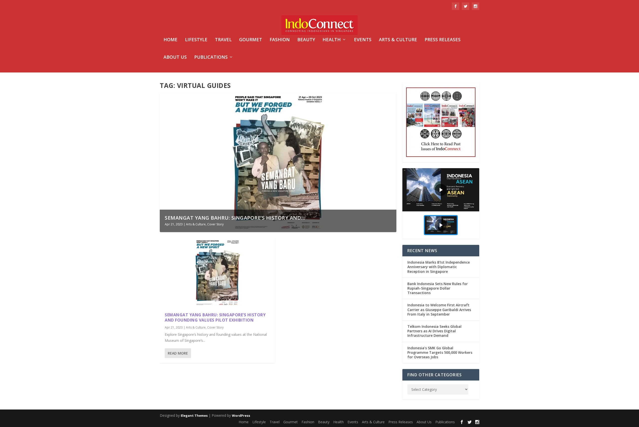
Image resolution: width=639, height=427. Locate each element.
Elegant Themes (194, 415)
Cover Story (215, 224)
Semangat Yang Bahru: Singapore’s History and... (235, 217)
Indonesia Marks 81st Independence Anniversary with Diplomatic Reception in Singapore (438, 267)
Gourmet (250, 39)
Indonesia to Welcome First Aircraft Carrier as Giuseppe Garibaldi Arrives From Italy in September (439, 309)
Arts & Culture (398, 39)
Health (331, 39)
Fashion (280, 39)
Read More (178, 353)
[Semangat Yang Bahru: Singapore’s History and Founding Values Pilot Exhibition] (217, 272)
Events (362, 39)
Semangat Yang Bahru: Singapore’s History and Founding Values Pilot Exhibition (215, 317)
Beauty (306, 39)
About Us (175, 57)
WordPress (241, 415)
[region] (440, 203)
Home (170, 39)
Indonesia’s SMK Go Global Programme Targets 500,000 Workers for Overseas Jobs (439, 352)
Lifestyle (196, 39)
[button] (440, 189)
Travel (223, 39)
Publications (211, 57)
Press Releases (443, 39)
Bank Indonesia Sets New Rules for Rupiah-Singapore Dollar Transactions (437, 288)
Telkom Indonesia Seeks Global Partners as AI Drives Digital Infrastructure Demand (434, 331)
